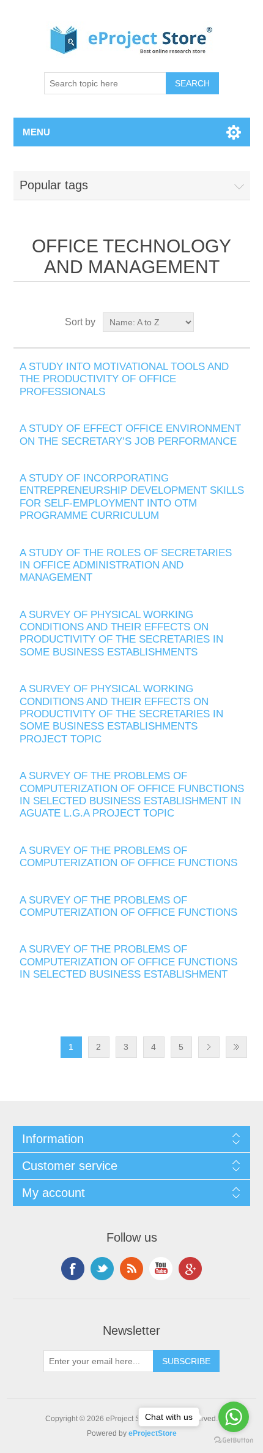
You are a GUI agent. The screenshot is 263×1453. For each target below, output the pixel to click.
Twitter (102, 1268)
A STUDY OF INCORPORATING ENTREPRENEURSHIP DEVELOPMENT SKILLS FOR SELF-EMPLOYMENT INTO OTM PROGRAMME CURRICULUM (132, 496)
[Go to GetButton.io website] (233, 1440)
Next (209, 1047)
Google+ (190, 1268)
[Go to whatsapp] (233, 1417)
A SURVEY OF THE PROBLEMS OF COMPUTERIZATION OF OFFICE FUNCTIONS (128, 857)
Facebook (72, 1268)
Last (236, 1047)
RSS (131, 1268)
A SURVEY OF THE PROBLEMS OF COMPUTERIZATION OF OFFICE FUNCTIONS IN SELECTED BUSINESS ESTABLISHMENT (128, 961)
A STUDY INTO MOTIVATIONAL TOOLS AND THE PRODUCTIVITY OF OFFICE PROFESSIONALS (124, 379)
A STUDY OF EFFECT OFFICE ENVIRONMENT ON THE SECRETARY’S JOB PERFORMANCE (130, 435)
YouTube (160, 1268)
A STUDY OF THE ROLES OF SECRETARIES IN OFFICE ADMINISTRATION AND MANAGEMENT (126, 565)
